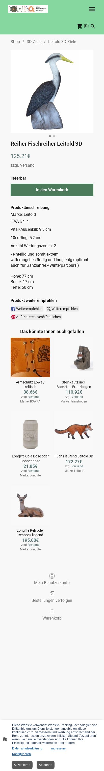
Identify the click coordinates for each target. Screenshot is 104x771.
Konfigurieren (21, 754)
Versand (27, 165)
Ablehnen (45, 765)
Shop (15, 41)
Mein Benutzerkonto (52, 582)
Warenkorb (52, 618)
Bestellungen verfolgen (52, 600)
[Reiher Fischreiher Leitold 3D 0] (52, 91)
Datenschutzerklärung (27, 748)
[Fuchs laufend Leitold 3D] (73, 431)
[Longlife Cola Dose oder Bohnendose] (30, 431)
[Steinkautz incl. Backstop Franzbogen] (73, 357)
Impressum (58, 748)
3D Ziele (34, 41)
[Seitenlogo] (28, 9)
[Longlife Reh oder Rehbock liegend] (30, 505)
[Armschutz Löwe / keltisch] (30, 357)
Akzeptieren (22, 765)
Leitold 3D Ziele (62, 41)
